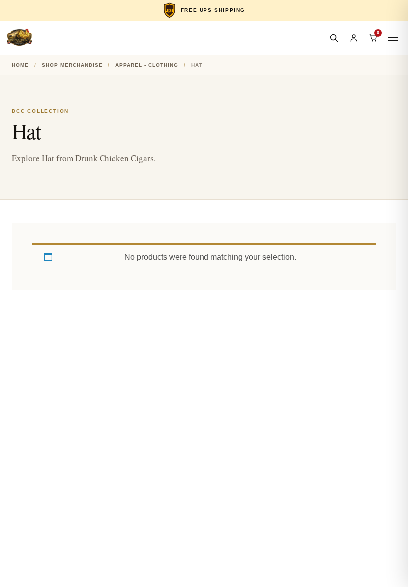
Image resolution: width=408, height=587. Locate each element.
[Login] (353, 37)
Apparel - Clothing (146, 65)
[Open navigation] (392, 37)
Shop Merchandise (72, 65)
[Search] (334, 38)
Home (20, 65)
